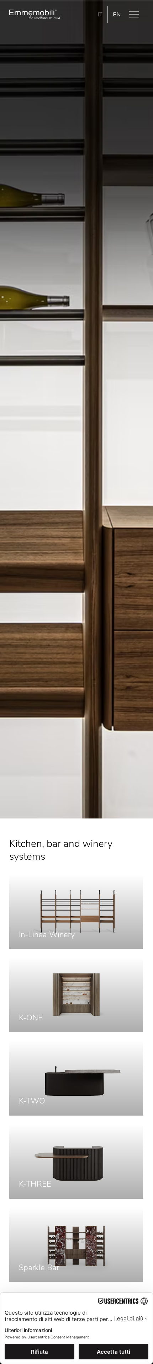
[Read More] (76, 911)
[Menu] (134, 14)
